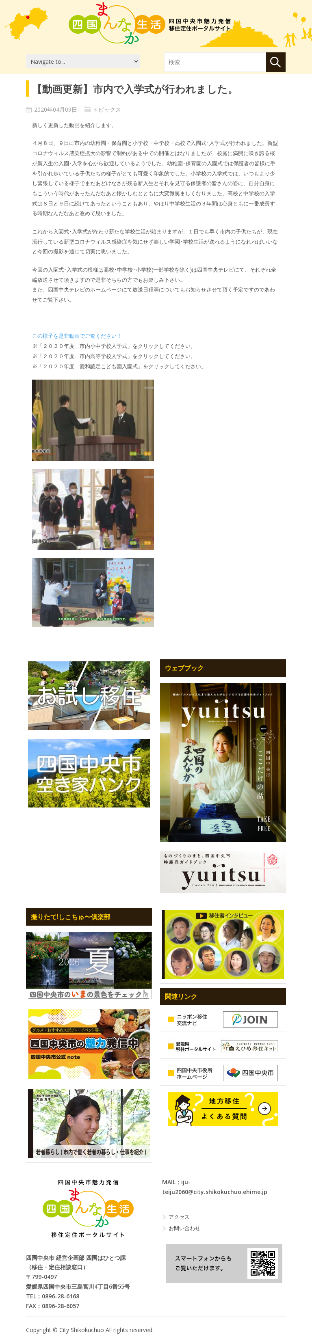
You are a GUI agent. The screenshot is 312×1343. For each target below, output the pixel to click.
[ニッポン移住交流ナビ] (223, 1019)
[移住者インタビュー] (223, 944)
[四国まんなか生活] (150, 23)
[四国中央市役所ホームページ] (223, 1073)
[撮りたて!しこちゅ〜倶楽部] (89, 965)
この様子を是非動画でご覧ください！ (77, 336)
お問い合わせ (184, 1228)
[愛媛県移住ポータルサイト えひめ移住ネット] (223, 1046)
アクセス (179, 1216)
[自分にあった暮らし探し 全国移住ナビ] (223, 762)
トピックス (107, 109)
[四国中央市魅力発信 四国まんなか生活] (88, 1208)
